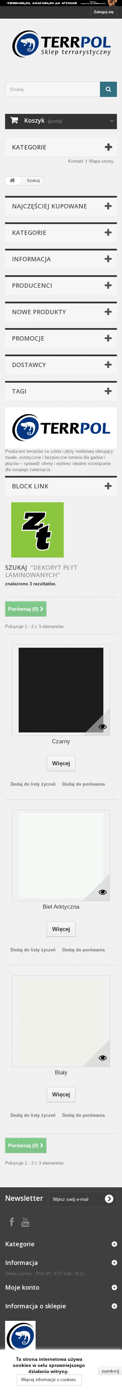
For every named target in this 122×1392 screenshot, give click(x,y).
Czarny (61, 741)
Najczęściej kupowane (49, 206)
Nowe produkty (39, 312)
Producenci (32, 285)
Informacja (31, 259)
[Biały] (61, 1021)
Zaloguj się (104, 12)
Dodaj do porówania (83, 784)
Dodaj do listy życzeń (33, 784)
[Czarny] (61, 690)
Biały (61, 1072)
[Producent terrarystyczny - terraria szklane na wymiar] (61, 3)
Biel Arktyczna (61, 907)
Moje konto (22, 1287)
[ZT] (37, 529)
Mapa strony (101, 161)
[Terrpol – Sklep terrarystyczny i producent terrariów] (61, 44)
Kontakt (75, 161)
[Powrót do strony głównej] (12, 181)
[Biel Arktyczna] (61, 855)
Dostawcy (29, 365)
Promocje (28, 338)
